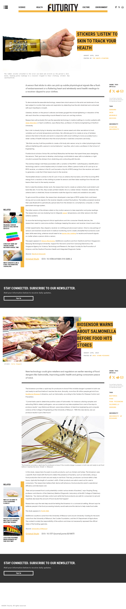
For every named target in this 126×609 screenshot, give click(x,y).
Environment (101, 7)
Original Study (32, 259)
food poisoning (116, 402)
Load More (63, 590)
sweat (65, 213)
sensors (112, 110)
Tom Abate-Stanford (100, 58)
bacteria (113, 396)
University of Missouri (115, 417)
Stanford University (114, 128)
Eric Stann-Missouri (101, 356)
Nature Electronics (48, 241)
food (111, 399)
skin (111, 113)
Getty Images (16, 364)
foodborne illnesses (33, 394)
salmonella (114, 404)
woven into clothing (69, 233)
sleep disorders (31, 123)
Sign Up (18, 298)
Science (22, 7)
